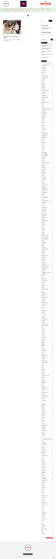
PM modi (43, 385)
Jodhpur (43, 287)
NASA (42, 347)
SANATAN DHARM (44, 425)
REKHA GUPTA (44, 412)
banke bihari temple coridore (46, 102)
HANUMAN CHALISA (45, 220)
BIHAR (43, 105)
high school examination (45, 235)
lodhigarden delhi (44, 310)
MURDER (43, 342)
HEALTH (43, 227)
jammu (43, 277)
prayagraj (43, 390)
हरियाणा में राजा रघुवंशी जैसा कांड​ (45, 57)
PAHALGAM (43, 370)
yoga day (43, 500)
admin (5, 35)
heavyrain (43, 232)
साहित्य (42, 532)
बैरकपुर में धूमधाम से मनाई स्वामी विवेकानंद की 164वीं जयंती (46, 51)
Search (42, 20)
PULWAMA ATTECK (44, 397)
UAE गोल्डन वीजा (44, 475)
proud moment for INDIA (45, 395)
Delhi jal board (44, 157)
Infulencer (43, 260)
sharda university (44, 430)
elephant (43, 182)
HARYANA (43, 225)
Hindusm (43, 245)
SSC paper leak (44, 450)
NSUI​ (42, 365)
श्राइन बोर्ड (43, 530)
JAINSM (43, 275)
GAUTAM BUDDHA (44, 202)
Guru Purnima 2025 (44, 215)
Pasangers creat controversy (46, 375)
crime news (43, 142)
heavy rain (43, 230)
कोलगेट (43, 507)
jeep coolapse (44, 282)
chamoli (43, 127)
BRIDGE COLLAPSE (44, 112)
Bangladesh (43, 100)
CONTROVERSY (44, 137)
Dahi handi (43, 147)
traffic (42, 465)
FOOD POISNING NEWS (45, 197)
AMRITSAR (43, 87)
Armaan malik (44, 92)
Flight (42, 195)
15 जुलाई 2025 (44, 67)
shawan (43, 432)
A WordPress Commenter (45, 34)
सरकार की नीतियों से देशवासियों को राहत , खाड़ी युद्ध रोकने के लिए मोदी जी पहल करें (46, 48)
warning (43, 492)
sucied (43, 460)
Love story (43, 315)
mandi (43, 327)
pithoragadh (43, 380)
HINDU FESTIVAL (44, 242)
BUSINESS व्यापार (44, 117)
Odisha (43, 367)
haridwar (43, 222)
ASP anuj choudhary (44, 97)
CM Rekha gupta (44, 135)
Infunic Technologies (36, 556)
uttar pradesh (43, 477)
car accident (43, 122)
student (43, 457)
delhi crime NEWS (44, 152)
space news (43, 447)
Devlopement (43, 165)
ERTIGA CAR (43, 190)
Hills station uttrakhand (45, 237)
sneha (42, 440)
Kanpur (43, 290)
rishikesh (43, 415)
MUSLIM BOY (44, 345)
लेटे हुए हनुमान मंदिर (44, 525)
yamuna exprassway (44, 495)
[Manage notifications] (54, 557)
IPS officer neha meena (45, 267)
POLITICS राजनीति (44, 387)
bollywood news (44, 110)
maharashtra (43, 322)
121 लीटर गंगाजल (44, 65)
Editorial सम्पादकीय (44, 177)
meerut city (43, 332)
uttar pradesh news (44, 480)
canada (43, 120)
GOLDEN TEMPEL (44, 207)
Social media (43, 442)
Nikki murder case (44, 360)
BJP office (43, 107)
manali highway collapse (45, 325)
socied (43, 445)
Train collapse (44, 467)
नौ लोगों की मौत (43, 515)
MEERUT (43, 330)
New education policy (45, 355)
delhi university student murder (46, 162)
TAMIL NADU (43, 462)
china (42, 130)
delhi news (43, 160)
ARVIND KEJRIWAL (44, 95)
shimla (43, 435)
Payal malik (43, 377)
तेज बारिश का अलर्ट (44, 512)
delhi (42, 150)
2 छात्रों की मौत (43, 72)
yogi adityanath (44, 502)
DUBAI (43, 175)
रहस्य (42, 522)
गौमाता (42, 510)
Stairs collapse (44, 452)
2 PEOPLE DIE (44, 70)
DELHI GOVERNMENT (45, 155)
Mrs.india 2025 (44, 337)
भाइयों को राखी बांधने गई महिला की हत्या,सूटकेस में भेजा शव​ (47, 54)
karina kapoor (44, 292)
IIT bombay (43, 250)
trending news (44, 470)
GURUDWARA (44, 217)
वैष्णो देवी (43, 527)
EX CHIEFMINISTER (44, 192)
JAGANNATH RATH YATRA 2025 (46, 272)
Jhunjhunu (43, 285)
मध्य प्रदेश (43, 520)
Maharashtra (43, 320)
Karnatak (43, 295)
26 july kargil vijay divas (45, 77)
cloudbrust (43, 132)
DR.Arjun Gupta (44, 172)
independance (44, 252)
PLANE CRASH (44, 382)
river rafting (43, 417)
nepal (42, 352)
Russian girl (43, 420)
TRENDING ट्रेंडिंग (44, 472)
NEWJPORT (43, 357)
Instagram (43, 262)
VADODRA (43, 485)
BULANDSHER (44, 115)
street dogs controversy (45, 455)
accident (43, 80)
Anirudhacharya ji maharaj (45, 90)
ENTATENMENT (44, 187)
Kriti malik (43, 305)
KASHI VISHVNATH (44, 297)
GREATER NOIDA (44, 210)
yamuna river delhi (44, 497)
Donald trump (44, 170)
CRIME (43, 140)
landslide (43, 307)
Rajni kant (43, 407)
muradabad (43, 340)
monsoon (43, 335)
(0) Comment (14, 35)
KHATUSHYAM (44, 302)
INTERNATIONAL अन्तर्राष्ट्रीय (45, 265)
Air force (43, 82)
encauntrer (43, 185)
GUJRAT (43, 212)
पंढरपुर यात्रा (43, 517)
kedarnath (43, 300)
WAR (42, 490)
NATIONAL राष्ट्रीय (44, 350)
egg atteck (43, 180)
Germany (43, 205)
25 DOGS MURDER (44, 75)
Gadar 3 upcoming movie (45, 200)
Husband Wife (44, 247)
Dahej (42, 145)
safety (43, 422)
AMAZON (43, 85)
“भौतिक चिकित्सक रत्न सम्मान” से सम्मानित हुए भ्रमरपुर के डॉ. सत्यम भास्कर (46, 45)
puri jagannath (44, 400)
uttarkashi (43, 482)
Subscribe (49, 537)
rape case (43, 410)
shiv (42, 437)
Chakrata (43, 125)
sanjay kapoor (44, 427)
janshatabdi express (44, 280)
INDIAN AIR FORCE (44, 255)
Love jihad (43, 312)
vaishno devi (43, 487)
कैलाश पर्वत (43, 505)
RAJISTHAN (43, 405)
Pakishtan (43, 372)
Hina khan (43, 240)
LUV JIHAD (43, 317)
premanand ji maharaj (45, 392)
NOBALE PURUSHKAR (45, 362)
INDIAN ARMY (44, 257)
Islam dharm (43, 270)
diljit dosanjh (43, 167)
